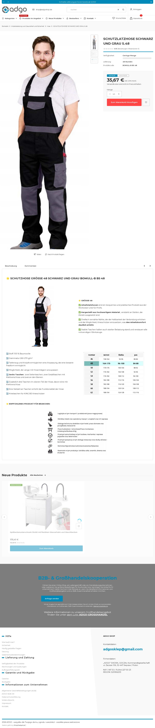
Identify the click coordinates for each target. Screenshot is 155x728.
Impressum (6, 703)
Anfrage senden (52, 599)
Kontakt (90, 18)
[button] (151, 2)
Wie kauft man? (8, 642)
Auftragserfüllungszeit (11, 670)
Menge (110, 90)
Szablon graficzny (13, 725)
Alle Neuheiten (36, 475)
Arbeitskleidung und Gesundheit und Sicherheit (27, 26)
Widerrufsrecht (8, 700)
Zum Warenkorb (46, 548)
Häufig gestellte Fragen (11, 648)
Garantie (5, 679)
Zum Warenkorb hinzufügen (124, 102)
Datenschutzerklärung (100, 606)
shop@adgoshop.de (44, 10)
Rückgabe (6, 682)
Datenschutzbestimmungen (13, 655)
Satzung (5, 652)
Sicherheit (6, 645)
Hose (48, 26)
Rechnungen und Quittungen (14, 667)
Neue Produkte (55, 18)
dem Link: (87, 614)
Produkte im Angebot (31, 18)
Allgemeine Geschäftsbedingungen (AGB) (19, 691)
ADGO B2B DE (8, 694)
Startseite (5, 26)
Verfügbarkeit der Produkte (13, 664)
